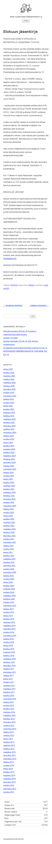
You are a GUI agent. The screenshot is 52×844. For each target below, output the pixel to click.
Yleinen (31, 285)
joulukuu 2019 (8, 602)
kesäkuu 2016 (8, 709)
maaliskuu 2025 (9, 419)
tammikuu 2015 (9, 755)
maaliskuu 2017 (9, 689)
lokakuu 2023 (8, 472)
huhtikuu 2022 (8, 526)
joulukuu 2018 (8, 632)
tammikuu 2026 (9, 389)
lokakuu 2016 (8, 702)
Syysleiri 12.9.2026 (10, 338)
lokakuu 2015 (8, 732)
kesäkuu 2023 (8, 482)
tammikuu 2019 (9, 629)
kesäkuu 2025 (8, 409)
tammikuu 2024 (9, 462)
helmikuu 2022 (9, 532)
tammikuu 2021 (9, 566)
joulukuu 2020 (8, 569)
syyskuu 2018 (8, 642)
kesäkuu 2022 (8, 519)
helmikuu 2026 (9, 386)
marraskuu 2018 (9, 635)
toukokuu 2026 (9, 376)
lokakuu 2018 (8, 639)
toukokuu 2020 (9, 589)
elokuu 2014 (8, 769)
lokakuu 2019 (8, 609)
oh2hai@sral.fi (10, 258)
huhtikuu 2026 (8, 379)
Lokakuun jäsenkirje (39, 305)
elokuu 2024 (8, 442)
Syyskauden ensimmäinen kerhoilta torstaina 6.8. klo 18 (25, 348)
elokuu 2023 (8, 479)
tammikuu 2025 (9, 426)
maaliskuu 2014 (9, 779)
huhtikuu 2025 (8, 416)
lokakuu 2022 (8, 509)
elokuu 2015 (8, 739)
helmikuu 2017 (9, 692)
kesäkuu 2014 (8, 772)
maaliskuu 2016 (9, 715)
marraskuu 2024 (9, 432)
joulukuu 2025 (8, 392)
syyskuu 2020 (8, 579)
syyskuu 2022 (8, 512)
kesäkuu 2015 (8, 742)
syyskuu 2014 (8, 765)
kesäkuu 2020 (8, 586)
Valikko (26, 20)
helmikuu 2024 (9, 459)
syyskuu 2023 (8, 476)
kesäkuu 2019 (8, 619)
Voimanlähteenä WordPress (13, 839)
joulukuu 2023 (8, 466)
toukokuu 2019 (9, 622)
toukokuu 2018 (9, 652)
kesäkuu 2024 (8, 446)
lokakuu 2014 (8, 762)
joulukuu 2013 (8, 785)
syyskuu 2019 (8, 612)
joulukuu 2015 (8, 725)
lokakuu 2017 (8, 675)
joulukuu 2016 (8, 695)
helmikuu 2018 (9, 662)
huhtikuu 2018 (8, 656)
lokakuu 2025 (8, 399)
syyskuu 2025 (8, 403)
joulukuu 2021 (8, 539)
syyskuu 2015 (8, 735)
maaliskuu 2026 (9, 383)
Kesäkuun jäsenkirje (12, 305)
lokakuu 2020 (8, 576)
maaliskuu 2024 (9, 456)
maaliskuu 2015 (9, 752)
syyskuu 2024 (8, 439)
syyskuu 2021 (8, 549)
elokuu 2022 (8, 516)
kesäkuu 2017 (8, 682)
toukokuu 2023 (9, 486)
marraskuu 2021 (9, 542)
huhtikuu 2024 (8, 452)
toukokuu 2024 (9, 449)
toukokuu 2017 (9, 685)
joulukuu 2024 (8, 429)
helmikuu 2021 (9, 562)
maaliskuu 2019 (9, 626)
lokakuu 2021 (8, 546)
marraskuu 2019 (9, 606)
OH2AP (26, 5)
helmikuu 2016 (9, 719)
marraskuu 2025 (9, 396)
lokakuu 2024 (8, 436)
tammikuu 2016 (9, 722)
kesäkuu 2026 (8, 373)
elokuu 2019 (8, 616)
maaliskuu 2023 (9, 492)
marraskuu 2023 (9, 469)
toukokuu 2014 (9, 775)
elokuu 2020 (8, 582)
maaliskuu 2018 (9, 659)
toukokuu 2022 (9, 522)
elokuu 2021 (8, 552)
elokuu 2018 (8, 645)
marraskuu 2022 (9, 506)
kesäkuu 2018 (8, 649)
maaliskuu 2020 (9, 596)
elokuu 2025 (8, 406)
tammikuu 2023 (9, 499)
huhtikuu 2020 (8, 592)
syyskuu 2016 (8, 705)
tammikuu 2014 (9, 782)
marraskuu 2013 (9, 789)
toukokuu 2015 (9, 745)
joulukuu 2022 (8, 502)
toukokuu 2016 (9, 712)
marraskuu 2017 (9, 672)
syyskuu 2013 (8, 792)
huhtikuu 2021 (8, 556)
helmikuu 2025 (9, 422)
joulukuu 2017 (8, 669)
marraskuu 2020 (9, 572)
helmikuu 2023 (9, 496)
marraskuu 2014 (9, 759)
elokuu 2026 (8, 369)
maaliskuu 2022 (9, 529)
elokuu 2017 (8, 679)
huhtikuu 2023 (8, 489)
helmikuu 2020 (9, 599)
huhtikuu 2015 (8, 749)
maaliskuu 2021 (9, 559)
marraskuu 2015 (9, 729)
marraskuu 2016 (9, 699)
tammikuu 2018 (9, 665)
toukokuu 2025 (9, 413)
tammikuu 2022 (9, 536)
